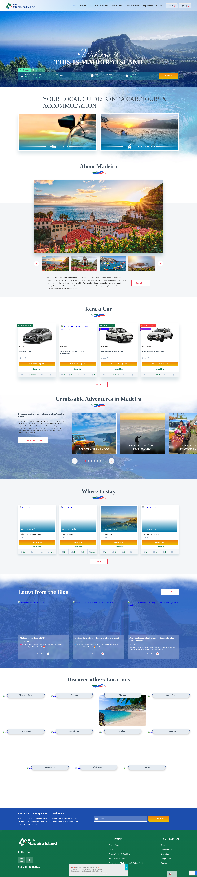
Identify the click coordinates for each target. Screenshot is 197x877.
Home (74, 6)
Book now (37, 542)
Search (168, 76)
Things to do (166, 858)
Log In (170, 5)
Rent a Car (84, 6)
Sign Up (184, 5)
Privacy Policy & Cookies (119, 854)
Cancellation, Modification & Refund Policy (127, 863)
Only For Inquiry (37, 364)
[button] (160, 263)
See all (98, 384)
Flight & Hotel (116, 6)
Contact (159, 6)
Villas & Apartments (100, 6)
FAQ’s (111, 849)
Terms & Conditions (117, 858)
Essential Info (166, 849)
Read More (41, 654)
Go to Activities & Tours (33, 440)
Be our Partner (115, 845)
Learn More (141, 283)
